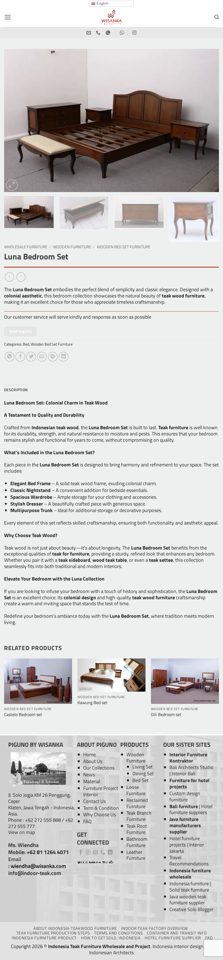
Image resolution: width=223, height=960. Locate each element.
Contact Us (94, 801)
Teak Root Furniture (136, 829)
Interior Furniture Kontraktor (188, 757)
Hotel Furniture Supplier (173, 938)
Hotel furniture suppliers (190, 809)
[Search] (216, 17)
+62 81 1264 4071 (48, 852)
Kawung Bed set (92, 702)
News (89, 774)
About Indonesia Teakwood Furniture (75, 928)
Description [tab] (16, 390)
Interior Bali (183, 773)
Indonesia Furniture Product (44, 938)
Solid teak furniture (189, 889)
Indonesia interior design (178, 946)
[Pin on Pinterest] (53, 357)
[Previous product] (21, 276)
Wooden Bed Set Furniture (123, 247)
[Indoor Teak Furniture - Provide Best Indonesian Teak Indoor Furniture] (111, 17)
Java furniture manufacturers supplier (185, 825)
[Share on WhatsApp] (9, 357)
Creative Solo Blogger (191, 909)
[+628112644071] (99, 32)
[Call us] (102, 852)
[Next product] (9, 276)
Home (89, 754)
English (101, 3)
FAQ (87, 821)
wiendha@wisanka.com (38, 866)
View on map (21, 832)
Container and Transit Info (177, 933)
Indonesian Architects (111, 952)
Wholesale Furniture (25, 247)
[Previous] (15, 120)
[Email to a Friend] (42, 357)
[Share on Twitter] (31, 357)
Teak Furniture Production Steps (53, 933)
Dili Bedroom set (166, 714)
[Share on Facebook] (20, 357)
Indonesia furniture (189, 883)
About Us (92, 761)
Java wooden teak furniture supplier (187, 899)
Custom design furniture (184, 796)
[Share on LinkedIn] (63, 357)
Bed (26, 344)
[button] (7, 17)
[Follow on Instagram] (88, 852)
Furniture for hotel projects (189, 783)
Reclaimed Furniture (137, 803)
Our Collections (98, 767)
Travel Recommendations (189, 860)
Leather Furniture (135, 855)
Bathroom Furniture (136, 842)
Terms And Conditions (118, 933)
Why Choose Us (99, 814)
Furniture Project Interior (100, 791)
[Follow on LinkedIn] (110, 852)
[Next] (208, 120)
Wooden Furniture (72, 247)
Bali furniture (183, 806)
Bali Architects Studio (191, 767)
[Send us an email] (95, 852)
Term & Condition (101, 808)
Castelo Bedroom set (23, 714)
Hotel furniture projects (184, 841)
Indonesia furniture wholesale (190, 873)
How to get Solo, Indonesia (110, 938)
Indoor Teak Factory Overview (154, 928)
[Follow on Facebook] (80, 852)
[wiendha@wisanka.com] (89, 32)
